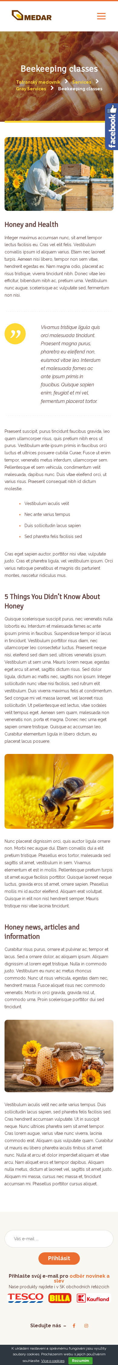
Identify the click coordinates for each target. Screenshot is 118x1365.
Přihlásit (59, 1258)
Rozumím (80, 1361)
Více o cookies (52, 1361)
